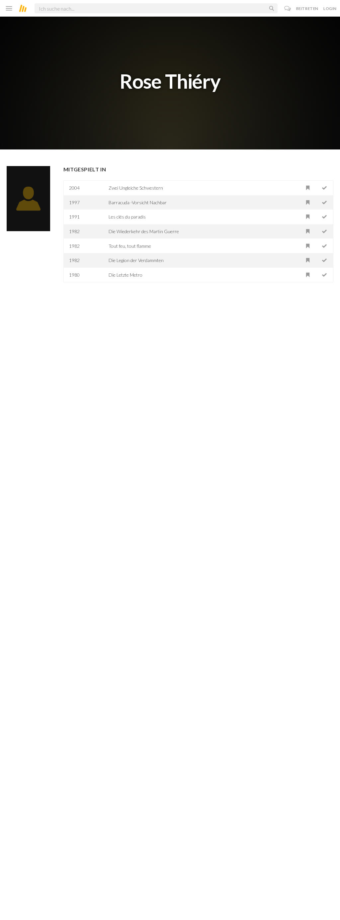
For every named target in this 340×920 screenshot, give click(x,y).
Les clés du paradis (127, 217)
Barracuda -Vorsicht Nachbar (138, 202)
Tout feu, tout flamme (130, 246)
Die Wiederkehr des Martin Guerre (144, 231)
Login (330, 8)
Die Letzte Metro (125, 275)
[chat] (287, 8)
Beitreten (307, 8)
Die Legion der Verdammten (136, 260)
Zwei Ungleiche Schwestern (136, 188)
